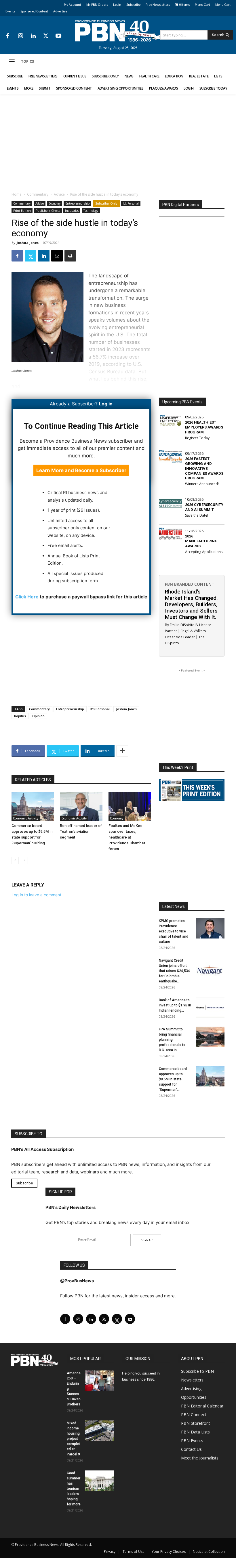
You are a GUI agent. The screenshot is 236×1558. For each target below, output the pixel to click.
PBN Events (192, 1440)
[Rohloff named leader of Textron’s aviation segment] (81, 806)
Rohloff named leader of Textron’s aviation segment (81, 831)
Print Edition (22, 211)
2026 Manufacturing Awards (201, 541)
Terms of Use (133, 1551)
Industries (72, 211)
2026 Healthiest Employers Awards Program (204, 427)
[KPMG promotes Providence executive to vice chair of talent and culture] (210, 928)
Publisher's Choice (48, 211)
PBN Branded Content (189, 584)
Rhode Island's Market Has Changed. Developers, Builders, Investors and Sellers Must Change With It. (191, 604)
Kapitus (20, 716)
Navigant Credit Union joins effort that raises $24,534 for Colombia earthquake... (174, 970)
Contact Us (191, 1449)
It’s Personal (100, 709)
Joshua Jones (28, 242)
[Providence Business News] (117, 31)
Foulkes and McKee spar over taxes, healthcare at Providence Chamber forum (127, 837)
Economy (54, 203)
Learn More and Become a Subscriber (81, 470)
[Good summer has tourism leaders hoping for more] (99, 1480)
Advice (59, 194)
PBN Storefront (195, 1423)
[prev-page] (15, 860)
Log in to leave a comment (36, 894)
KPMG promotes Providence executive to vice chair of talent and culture (173, 931)
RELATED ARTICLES (33, 780)
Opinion (38, 716)
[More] (122, 751)
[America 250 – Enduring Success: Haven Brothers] (99, 1380)
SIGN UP (147, 1240)
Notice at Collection (209, 1551)
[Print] (70, 255)
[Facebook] (8, 36)
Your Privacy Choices (169, 1551)
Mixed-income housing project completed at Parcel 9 (73, 1438)
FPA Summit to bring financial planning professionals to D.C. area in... (172, 1039)
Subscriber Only (106, 203)
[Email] (57, 255)
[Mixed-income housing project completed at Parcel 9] (99, 1430)
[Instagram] (20, 36)
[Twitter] (46, 36)
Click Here (27, 597)
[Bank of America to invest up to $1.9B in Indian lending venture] (210, 1007)
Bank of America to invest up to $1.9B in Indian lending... (175, 1005)
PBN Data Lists (195, 1432)
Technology (90, 211)
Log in (106, 404)
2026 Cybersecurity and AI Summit (204, 507)
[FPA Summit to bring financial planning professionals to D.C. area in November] (210, 1037)
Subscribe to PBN (197, 1371)
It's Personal (131, 203)
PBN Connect (193, 1414)
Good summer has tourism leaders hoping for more (74, 1488)
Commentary (37, 194)
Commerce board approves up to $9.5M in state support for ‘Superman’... (173, 1079)
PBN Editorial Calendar (202, 1406)
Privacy (109, 1551)
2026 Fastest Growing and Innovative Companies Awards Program (204, 469)
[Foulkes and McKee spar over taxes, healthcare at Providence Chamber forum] (130, 806)
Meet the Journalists (199, 1458)
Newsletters (192, 1380)
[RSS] (104, 1319)
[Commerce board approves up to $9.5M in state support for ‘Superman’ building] (33, 806)
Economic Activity (25, 818)
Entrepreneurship (77, 203)
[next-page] (24, 860)
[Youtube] (58, 36)
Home (17, 194)
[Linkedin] (33, 36)
